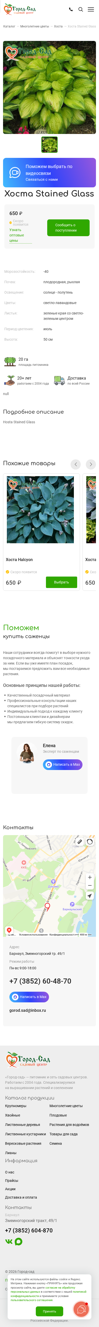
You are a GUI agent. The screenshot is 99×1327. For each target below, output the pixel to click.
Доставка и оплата (21, 1197)
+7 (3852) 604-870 (29, 1230)
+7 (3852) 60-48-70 (40, 981)
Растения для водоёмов (69, 1125)
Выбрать (61, 582)
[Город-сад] (19, 9)
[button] (76, 464)
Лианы (10, 1153)
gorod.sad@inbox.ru (27, 1010)
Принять (49, 1311)
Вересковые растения (23, 1143)
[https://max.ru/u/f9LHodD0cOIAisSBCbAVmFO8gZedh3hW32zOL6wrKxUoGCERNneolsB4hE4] (18, 1244)
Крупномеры (15, 1106)
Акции (10, 1189)
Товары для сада (64, 1134)
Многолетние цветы (66, 1106)
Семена (56, 1143)
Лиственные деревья (22, 1125)
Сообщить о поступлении (66, 227)
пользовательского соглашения (32, 1300)
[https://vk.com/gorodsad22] (9, 1244)
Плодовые (58, 1115)
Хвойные (12, 1115)
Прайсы (11, 1181)
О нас (9, 1172)
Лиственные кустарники (25, 1134)
